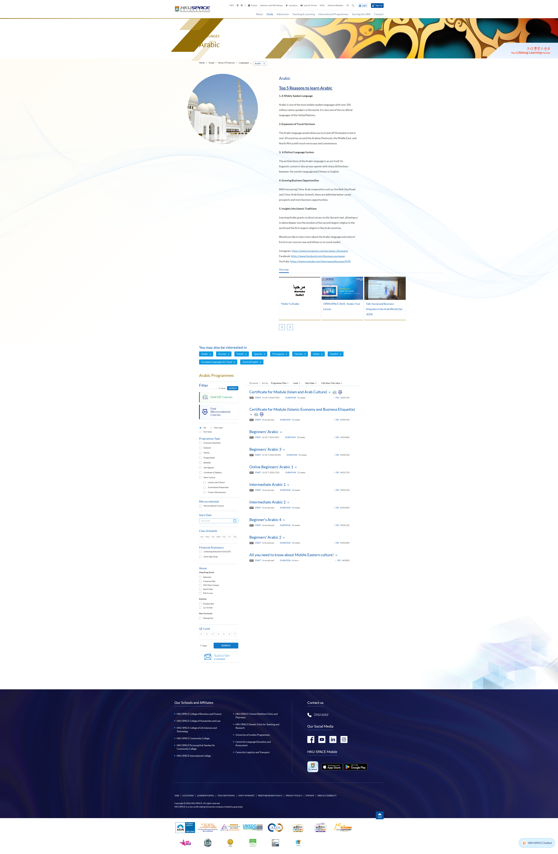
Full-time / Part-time (330, 383)
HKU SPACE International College (194, 755)
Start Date (309, 383)
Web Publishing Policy (270, 795)
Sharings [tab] (284, 269)
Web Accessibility (327, 795)
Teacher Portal (226, 795)
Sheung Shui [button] (208, 618)
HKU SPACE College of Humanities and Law (198, 721)
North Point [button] (208, 589)
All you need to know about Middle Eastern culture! (291, 555)
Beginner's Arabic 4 (265, 520)
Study (211, 62)
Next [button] (290, 327)
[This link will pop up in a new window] (331, 766)
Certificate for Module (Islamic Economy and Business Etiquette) (302, 409)
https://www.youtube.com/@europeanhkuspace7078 (320, 261)
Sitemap (310, 795)
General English (250, 362)
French (240, 354)
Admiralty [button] (207, 577)
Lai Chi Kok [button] (208, 608)
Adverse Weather (335, 5)
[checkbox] (200, 443)
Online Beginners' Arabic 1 (271, 467)
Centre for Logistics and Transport (253, 752)
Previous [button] (282, 327)
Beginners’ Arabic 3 (265, 449)
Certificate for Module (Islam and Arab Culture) (288, 392)
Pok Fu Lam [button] (208, 593)
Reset (223, 388)
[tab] (218, 577)
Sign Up (378, 5)
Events (254, 5)
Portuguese (278, 354)
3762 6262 (321, 714)
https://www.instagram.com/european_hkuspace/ (320, 250)
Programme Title (278, 383)
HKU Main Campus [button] (211, 585)
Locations (293, 5)
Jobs (176, 795)
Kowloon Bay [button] (208, 604)
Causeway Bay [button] (209, 581)
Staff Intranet (246, 795)
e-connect (221, 657)
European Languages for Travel (216, 362)
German (299, 354)
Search (233, 388)
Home (202, 62)
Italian (316, 354)
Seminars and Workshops (271, 5)
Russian (222, 354)
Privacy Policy (294, 795)
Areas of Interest (226, 62)
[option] (299, 298)
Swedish (334, 354)
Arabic (204, 354)
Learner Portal (310, 5)
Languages (244, 62)
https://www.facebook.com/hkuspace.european (318, 256)
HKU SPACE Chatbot (540, 842)
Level (295, 383)
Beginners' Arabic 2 (265, 537)
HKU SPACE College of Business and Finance (199, 714)
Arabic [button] (258, 63)
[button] (353, 5)
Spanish (258, 354)
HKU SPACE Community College (193, 738)
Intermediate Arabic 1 (267, 484)
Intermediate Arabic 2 (267, 502)
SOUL (322, 5)
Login (364, 5)
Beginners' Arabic (263, 432)
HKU (232, 5)
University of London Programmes (253, 735)
